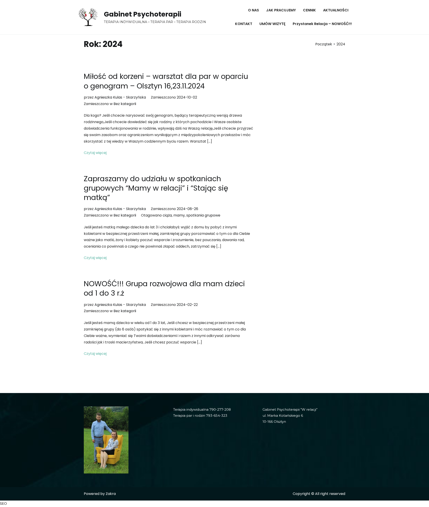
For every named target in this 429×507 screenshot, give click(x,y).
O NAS (253, 10)
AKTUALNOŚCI (335, 10)
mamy (179, 215)
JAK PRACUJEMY (281, 10)
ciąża (167, 215)
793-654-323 (216, 415)
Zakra (111, 493)
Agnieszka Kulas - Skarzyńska (120, 97)
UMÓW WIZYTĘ (272, 23)
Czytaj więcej (95, 152)
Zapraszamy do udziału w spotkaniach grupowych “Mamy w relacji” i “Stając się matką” (156, 188)
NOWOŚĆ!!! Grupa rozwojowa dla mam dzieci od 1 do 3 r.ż (164, 288)
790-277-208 (220, 409)
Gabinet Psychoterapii (142, 14)
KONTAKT (243, 23)
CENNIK (309, 10)
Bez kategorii (125, 103)
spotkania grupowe (203, 215)
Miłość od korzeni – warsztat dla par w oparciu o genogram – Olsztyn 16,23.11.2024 (166, 81)
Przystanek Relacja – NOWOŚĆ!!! (322, 23)
